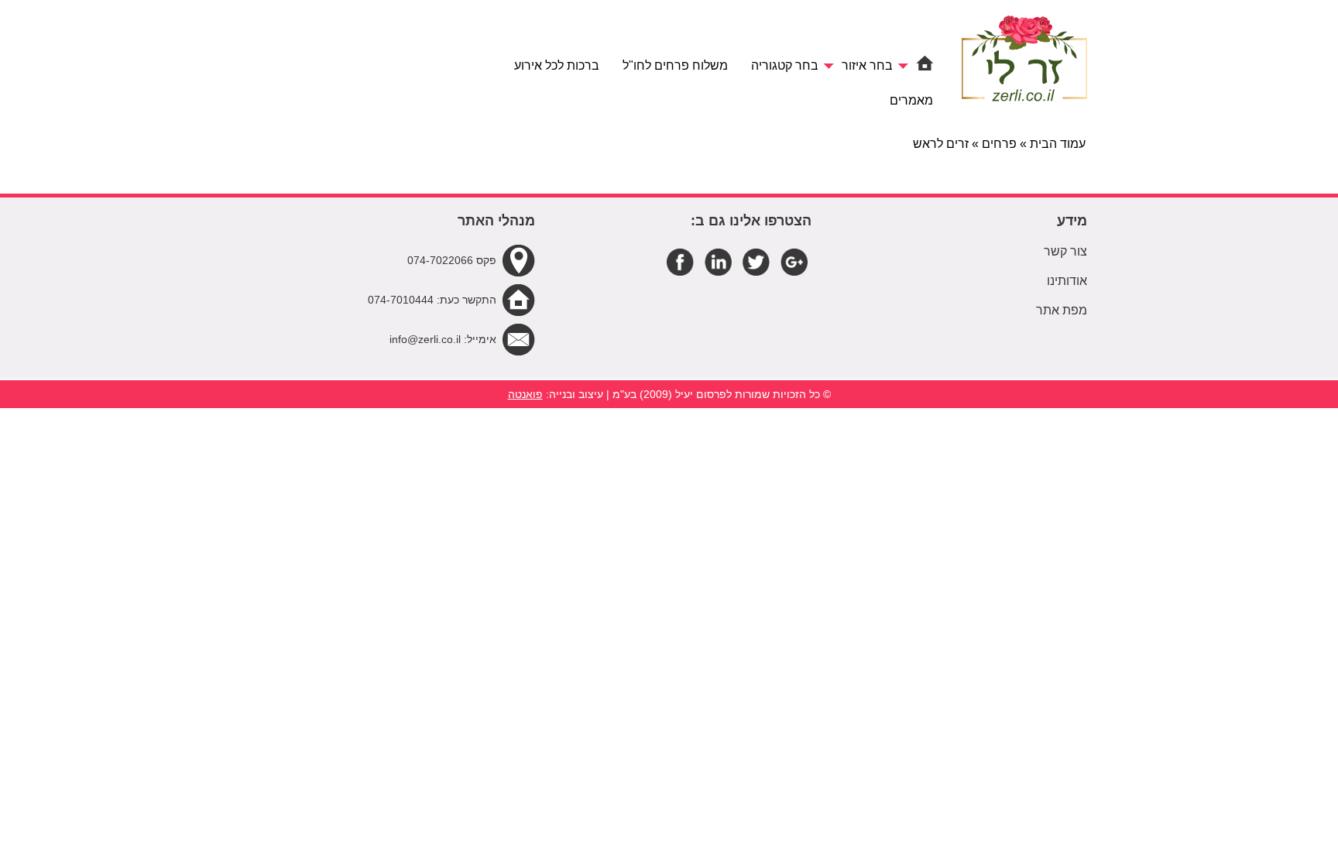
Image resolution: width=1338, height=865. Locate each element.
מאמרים (911, 100)
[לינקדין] (718, 261)
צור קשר (1065, 251)
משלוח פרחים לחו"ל (675, 65)
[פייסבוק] (680, 261)
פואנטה (525, 394)
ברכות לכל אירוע (556, 65)
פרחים (999, 143)
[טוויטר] (756, 261)
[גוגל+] (794, 261)
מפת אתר (1061, 310)
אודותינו (1067, 280)
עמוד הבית (1058, 143)
